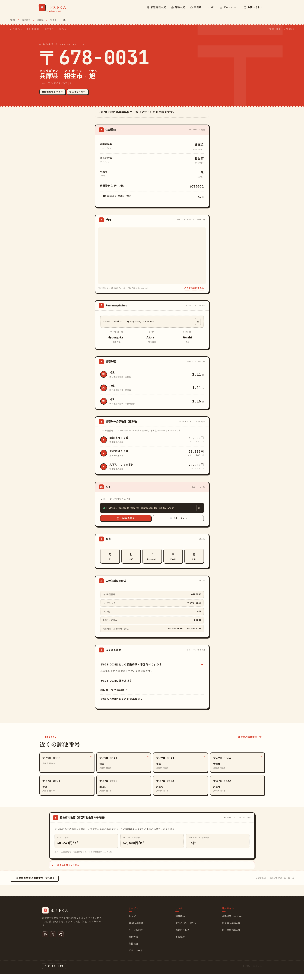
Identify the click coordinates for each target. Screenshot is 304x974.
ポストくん (257, 966)
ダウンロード (136, 950)
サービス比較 (136, 930)
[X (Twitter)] (53, 934)
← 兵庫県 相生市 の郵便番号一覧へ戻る (34, 878)
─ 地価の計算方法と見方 (66, 865)
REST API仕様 (136, 923)
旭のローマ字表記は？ (113, 689)
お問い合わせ (182, 930)
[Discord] (45, 934)
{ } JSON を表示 (126, 518)
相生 (112, 372)
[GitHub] (61, 934)
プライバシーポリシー (187, 923)
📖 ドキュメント (178, 518)
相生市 (53, 19)
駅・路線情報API (231, 930)
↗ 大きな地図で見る (194, 288)
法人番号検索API (231, 923)
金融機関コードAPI (232, 916)
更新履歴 (180, 936)
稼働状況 (133, 943)
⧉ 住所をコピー (77, 91)
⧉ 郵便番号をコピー (52, 91)
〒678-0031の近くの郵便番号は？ (121, 699)
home (12, 19)
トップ (132, 916)
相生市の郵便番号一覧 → (251, 737)
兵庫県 (40, 19)
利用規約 (180, 916)
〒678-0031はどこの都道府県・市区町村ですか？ (131, 664)
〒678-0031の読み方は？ (116, 680)
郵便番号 (26, 19)
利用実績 (133, 936)
